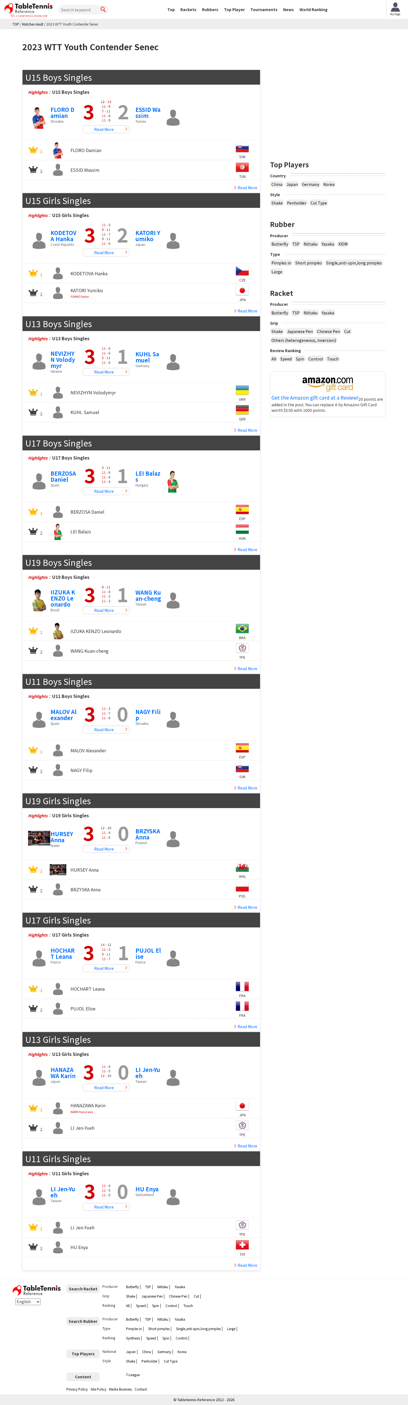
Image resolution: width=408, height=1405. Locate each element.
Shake (277, 203)
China (276, 184)
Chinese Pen (328, 331)
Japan (292, 184)
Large (276, 271)
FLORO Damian (62, 112)
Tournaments (264, 9)
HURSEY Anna (62, 837)
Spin (300, 359)
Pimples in (281, 263)
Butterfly (279, 244)
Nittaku (311, 244)
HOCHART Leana (63, 953)
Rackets (188, 9)
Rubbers (210, 9)
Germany (310, 184)
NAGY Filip (148, 715)
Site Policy (98, 1389)
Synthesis (133, 1338)
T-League (133, 1374)
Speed (286, 359)
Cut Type (319, 203)
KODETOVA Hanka (63, 236)
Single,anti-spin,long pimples (354, 263)
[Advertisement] (328, 108)
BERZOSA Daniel (63, 476)
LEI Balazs (147, 476)
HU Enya (146, 1189)
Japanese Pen (300, 331)
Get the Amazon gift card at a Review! (315, 397)
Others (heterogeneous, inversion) (303, 340)
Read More (104, 129)
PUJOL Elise (148, 953)
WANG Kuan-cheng (148, 595)
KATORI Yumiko (147, 236)
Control (315, 359)
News (288, 9)
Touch (333, 359)
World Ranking (313, 9)
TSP (295, 244)
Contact (141, 1389)
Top (171, 9)
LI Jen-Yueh (147, 1073)
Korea (328, 184)
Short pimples (308, 263)
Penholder (296, 203)
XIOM (342, 244)
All (273, 359)
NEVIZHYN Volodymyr (63, 359)
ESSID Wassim (147, 112)
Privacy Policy (77, 1389)
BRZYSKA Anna (147, 834)
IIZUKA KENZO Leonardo (63, 598)
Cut (347, 331)
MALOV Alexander (64, 715)
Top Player (234, 9)
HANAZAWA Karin (63, 1073)
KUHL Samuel (147, 357)
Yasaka (328, 244)
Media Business (120, 1389)
